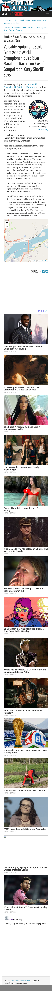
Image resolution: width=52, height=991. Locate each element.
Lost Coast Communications (21, 980)
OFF (5, 14)
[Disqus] (26, 945)
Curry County (42, 129)
